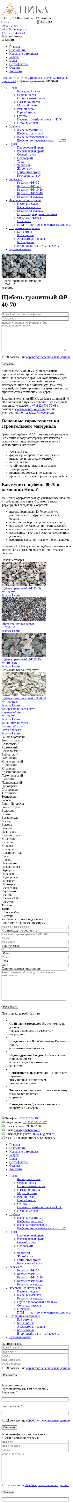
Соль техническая (29, 217)
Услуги (14, 57)
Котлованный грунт (30, 175)
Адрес (6, 938)
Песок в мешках (28, 123)
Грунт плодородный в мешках (37, 214)
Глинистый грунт (28, 172)
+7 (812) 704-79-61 (44, 405)
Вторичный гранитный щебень (38, 245)
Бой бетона (24, 231)
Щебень (49, 77)
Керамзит (15, 179)
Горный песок (26, 112)
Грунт (13, 144)
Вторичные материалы (24, 228)
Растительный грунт (30, 151)
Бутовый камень (20, 249)
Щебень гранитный (30, 133)
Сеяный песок (26, 94)
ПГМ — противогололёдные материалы (44, 224)
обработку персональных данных (48, 357)
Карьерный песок (28, 91)
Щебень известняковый (32, 137)
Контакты (15, 71)
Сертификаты (18, 64)
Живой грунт (26, 168)
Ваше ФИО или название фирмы (24, 922)
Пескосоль (24, 221)
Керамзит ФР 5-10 (29, 186)
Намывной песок (28, 102)
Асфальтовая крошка (31, 238)
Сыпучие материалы (28, 77)
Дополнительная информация (21, 968)
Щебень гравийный (30, 130)
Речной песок (26, 109)
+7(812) (13, 33)
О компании (17, 50)
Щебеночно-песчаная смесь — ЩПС (41, 140)
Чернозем (23, 165)
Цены (13, 60)
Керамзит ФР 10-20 (30, 189)
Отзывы (14, 67)
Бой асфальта (25, 242)
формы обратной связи (30, 409)
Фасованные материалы (25, 200)
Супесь (22, 116)
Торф (20, 161)
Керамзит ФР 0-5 (28, 182)
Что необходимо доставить (19, 930)
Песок (13, 87)
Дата (5, 960)
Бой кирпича (25, 235)
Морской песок (27, 105)
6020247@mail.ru (43, 1134)
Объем (6, 953)
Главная (14, 46)
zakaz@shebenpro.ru (14, 29)
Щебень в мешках (29, 207)
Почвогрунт (25, 158)
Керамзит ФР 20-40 (30, 193)
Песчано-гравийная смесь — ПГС (39, 119)
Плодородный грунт (30, 147)
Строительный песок (31, 98)
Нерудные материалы (23, 53)
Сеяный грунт (26, 154)
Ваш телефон (10, 945)
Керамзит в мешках (30, 196)
